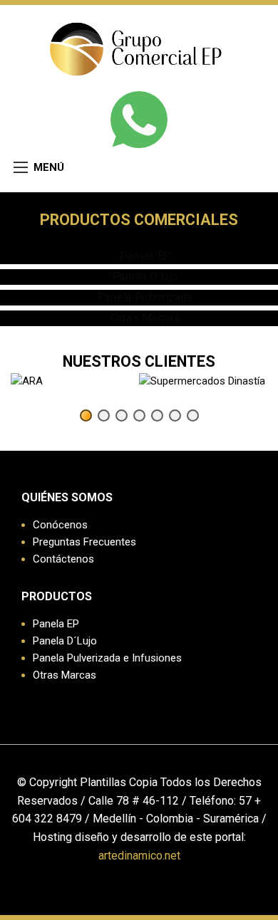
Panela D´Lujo (65, 640)
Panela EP (56, 623)
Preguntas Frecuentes (84, 541)
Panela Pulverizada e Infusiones (107, 658)
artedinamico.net (139, 855)
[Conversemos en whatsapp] (139, 119)
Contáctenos (63, 559)
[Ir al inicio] (139, 46)
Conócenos (60, 524)
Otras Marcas (64, 675)
